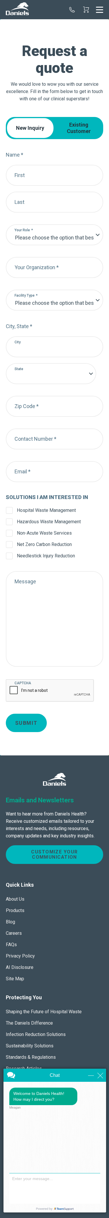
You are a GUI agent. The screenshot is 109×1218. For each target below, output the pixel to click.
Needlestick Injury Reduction (46, 556)
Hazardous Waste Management (49, 521)
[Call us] (72, 10)
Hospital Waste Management (46, 510)
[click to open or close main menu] (99, 10)
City (18, 342)
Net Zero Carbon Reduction (44, 544)
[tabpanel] (54, 435)
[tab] (30, 128)
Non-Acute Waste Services (44, 533)
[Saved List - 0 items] (86, 10)
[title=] (17, 9)
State (19, 369)
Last (19, 202)
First (20, 175)
